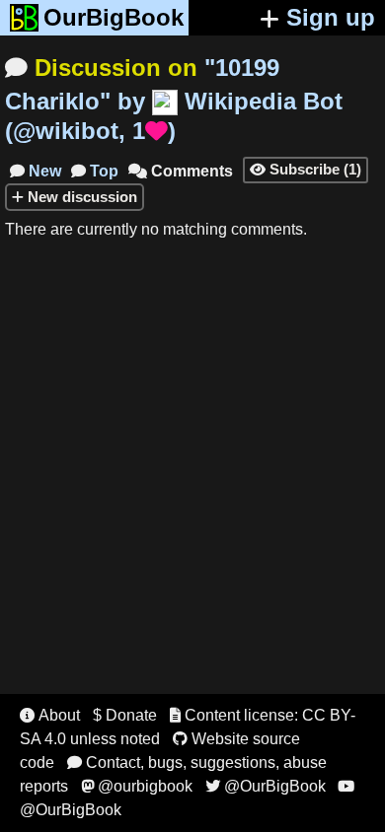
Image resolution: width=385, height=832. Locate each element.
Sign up (330, 17)
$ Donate (125, 715)
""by (174, 99)
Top (94, 171)
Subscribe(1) (305, 169)
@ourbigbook (136, 786)
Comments (180, 171)
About (50, 715)
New (35, 171)
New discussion (80, 196)
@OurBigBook (265, 786)
